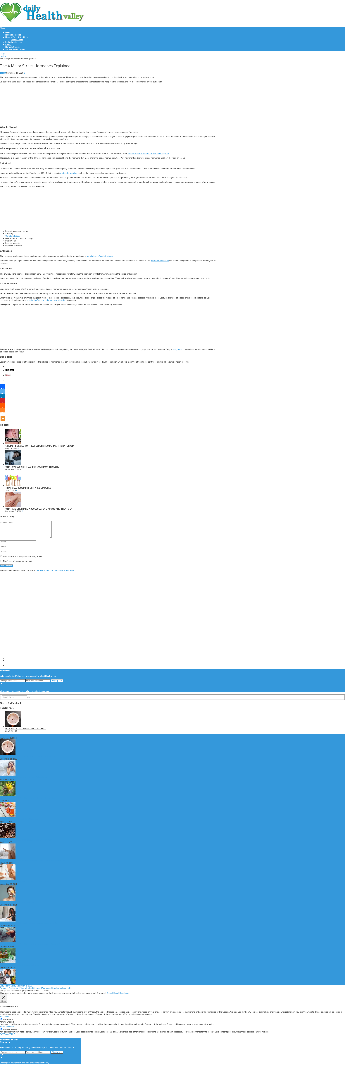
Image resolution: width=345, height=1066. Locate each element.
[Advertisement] (109, 104)
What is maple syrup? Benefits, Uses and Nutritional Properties (27, 798)
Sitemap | (37, 988)
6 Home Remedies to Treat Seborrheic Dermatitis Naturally (40, 446)
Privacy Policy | (26, 988)
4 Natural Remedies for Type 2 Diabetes (28, 488)
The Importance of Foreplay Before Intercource (21, 902)
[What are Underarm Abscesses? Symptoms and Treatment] (13, 506)
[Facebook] (2, 386)
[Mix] (2, 410)
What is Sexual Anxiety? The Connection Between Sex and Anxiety (29, 923)
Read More (124, 993)
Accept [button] (110, 993)
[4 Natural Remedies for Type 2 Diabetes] (13, 485)
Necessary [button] (4, 1017)
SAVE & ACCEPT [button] (7, 1034)
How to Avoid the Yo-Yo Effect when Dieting (19, 965)
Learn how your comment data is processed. (55, 570)
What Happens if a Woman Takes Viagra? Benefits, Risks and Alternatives (32, 860)
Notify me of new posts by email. (18, 561)
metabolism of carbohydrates (100, 256)
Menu (2, 28)
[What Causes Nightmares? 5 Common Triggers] (13, 464)
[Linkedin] (2, 396)
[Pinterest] (2, 400)
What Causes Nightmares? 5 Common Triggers (32, 467)
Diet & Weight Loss (13, 42)
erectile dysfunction (35, 300)
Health (8, 32)
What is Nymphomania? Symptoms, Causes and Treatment (26, 840)
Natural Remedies (13, 35)
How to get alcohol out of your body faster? (19, 735)
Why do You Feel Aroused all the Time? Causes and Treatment (28, 756)
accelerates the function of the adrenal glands (148, 153)
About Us (67, 988)
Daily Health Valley (8, 986)
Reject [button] (116, 993)
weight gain (178, 349)
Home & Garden (12, 47)
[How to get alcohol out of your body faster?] (13, 726)
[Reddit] (2, 405)
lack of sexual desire (56, 300)
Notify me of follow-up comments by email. (22, 556)
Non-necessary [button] (7, 1027)
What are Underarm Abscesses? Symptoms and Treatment (39, 509)
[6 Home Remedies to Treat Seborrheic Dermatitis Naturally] (13, 443)
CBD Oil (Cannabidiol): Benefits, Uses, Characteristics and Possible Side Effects (35, 944)
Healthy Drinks (17, 39)
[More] (3, 416)
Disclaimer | (14, 988)
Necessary (8, 1019)
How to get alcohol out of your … (25, 728)
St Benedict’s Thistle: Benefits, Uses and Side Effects (23, 777)
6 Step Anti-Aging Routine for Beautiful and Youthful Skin (25, 881)
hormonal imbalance (160, 261)
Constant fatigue (12, 236)
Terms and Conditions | (52, 988)
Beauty (8, 44)
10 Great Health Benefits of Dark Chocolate (19, 819)
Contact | (4, 988)
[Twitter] (2, 391)
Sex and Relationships (15, 49)
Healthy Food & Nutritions (16, 37)
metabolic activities (68, 173)
